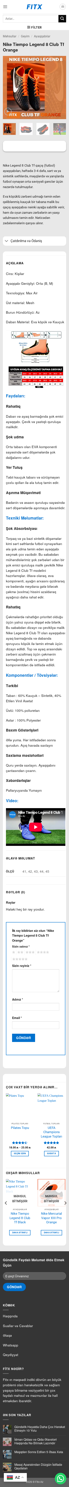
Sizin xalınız (21, 946)
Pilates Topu (20, 1128)
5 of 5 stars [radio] (19, 959)
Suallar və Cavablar (18, 1325)
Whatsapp (10, 1345)
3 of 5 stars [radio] (29, 952)
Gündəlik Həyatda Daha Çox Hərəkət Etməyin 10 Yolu (39, 1428)
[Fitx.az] (34, 6)
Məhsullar (9, 36)
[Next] (60, 87)
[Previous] (9, 87)
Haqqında (10, 1316)
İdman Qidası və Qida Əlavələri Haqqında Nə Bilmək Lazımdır (35, 1441)
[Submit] (62, 18)
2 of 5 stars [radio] (19, 952)
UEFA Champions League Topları (51, 1132)
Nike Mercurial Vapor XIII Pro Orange (51, 1218)
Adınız (17, 999)
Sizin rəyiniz (21, 965)
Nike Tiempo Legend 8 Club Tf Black (20, 1218)
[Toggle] (6, 241)
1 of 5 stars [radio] (13, 952)
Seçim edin (20, 1153)
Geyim (25, 36)
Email (17, 1018)
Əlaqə (7, 1335)
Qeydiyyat (10, 1354)
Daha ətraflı (20, 1232)
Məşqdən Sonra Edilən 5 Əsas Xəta (38, 1452)
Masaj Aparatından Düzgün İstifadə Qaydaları (38, 1466)
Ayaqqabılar (42, 36)
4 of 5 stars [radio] (42, 952)
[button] (5, 6)
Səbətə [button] (51, 1153)
